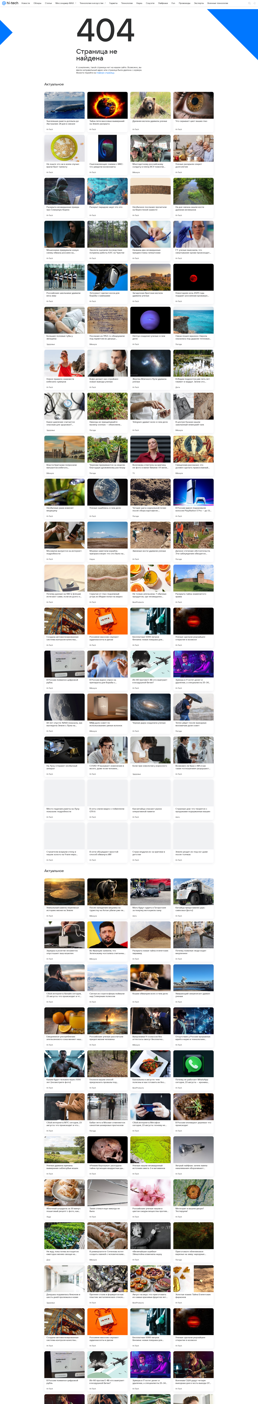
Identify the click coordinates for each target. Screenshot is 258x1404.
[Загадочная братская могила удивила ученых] (150, 284)
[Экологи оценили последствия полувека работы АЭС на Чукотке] (107, 241)
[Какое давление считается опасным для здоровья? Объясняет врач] (64, 413)
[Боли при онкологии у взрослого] (150, 757)
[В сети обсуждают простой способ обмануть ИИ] (107, 843)
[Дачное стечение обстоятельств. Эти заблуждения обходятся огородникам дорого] (193, 542)
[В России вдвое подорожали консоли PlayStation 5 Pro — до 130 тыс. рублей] (193, 499)
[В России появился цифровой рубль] (64, 671)
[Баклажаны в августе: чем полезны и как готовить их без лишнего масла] (150, 1242)
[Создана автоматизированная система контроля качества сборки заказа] (64, 628)
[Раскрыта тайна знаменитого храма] (193, 585)
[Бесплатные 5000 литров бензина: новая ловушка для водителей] (150, 628)
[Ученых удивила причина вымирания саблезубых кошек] (64, 1328)
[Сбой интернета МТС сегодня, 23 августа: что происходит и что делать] (64, 1285)
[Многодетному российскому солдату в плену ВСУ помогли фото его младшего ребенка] (150, 155)
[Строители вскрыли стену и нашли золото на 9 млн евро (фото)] (64, 843)
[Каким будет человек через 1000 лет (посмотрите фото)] (64, 1242)
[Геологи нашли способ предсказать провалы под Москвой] (107, 1242)
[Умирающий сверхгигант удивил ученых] (193, 1156)
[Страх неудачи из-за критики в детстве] (150, 843)
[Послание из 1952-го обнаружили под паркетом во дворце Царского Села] (107, 327)
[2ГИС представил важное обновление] (193, 886)
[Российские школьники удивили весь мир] (64, 284)
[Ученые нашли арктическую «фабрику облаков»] (64, 971)
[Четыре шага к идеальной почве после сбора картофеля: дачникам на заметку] (150, 499)
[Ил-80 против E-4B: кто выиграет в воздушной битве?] (150, 671)
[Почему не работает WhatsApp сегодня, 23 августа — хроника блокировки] (193, 1242)
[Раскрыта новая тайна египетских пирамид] (150, 1113)
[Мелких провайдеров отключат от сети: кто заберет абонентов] (193, 929)
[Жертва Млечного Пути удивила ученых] (150, 370)
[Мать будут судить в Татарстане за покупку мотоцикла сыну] (150, 1070)
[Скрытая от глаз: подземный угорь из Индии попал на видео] (107, 585)
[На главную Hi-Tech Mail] (12, 3)
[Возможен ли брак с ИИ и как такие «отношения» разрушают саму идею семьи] (193, 757)
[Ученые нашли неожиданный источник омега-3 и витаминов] (150, 1328)
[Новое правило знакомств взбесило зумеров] (64, 370)
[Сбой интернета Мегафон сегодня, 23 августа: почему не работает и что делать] (150, 1285)
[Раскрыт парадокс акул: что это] (107, 198)
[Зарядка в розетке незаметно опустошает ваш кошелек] (64, 1113)
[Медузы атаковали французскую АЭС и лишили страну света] (193, 1014)
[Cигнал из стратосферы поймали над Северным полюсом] (107, 1156)
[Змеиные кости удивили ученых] (150, 542)
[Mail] (4, 3)
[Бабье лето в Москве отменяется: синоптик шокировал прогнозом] (107, 1285)
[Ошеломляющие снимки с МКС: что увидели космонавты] (107, 155)
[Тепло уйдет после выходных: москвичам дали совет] (193, 714)
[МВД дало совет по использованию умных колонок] (107, 714)
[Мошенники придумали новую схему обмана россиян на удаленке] (64, 241)
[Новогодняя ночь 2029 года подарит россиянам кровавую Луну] (193, 284)
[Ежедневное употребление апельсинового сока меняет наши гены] (64, 1199)
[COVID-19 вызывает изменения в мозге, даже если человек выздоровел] (107, 757)
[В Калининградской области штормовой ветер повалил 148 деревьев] (64, 886)
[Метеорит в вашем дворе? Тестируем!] (193, 1371)
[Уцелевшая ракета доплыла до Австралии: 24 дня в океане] (64, 112)
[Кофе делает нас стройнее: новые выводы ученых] (107, 370)
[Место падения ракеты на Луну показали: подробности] (64, 800)
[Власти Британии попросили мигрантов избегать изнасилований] (64, 456)
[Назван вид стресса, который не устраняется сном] (193, 971)
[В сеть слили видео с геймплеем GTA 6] (107, 800)
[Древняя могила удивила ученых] (150, 112)
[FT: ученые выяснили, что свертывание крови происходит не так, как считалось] (193, 241)
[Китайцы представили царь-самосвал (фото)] (193, 1070)
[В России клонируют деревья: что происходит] (193, 1285)
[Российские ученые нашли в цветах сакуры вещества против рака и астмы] (150, 1371)
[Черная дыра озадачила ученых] (150, 714)
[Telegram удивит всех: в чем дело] (150, 413)
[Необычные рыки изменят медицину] (64, 499)
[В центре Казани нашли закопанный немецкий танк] (193, 413)
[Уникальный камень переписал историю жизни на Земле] (64, 1070)
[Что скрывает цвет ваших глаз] (193, 112)
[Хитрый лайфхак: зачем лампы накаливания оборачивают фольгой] (193, 1328)
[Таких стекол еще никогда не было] (107, 1371)
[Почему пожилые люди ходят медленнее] (193, 1113)
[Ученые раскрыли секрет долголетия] (193, 155)
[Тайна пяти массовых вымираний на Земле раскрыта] (107, 112)
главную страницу (105, 72)
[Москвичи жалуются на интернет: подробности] (64, 542)
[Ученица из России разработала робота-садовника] (150, 929)
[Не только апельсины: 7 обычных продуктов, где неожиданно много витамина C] (150, 585)
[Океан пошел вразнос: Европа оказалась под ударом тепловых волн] (193, 327)
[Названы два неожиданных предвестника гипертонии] (150, 241)
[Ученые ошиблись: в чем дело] (107, 499)
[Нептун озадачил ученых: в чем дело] (150, 327)
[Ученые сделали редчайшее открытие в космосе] (193, 628)
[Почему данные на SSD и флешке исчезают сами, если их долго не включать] (64, 585)
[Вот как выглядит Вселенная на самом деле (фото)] (107, 1014)
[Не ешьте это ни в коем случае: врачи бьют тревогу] (64, 155)
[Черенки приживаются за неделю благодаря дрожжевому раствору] (107, 456)
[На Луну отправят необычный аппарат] (64, 757)
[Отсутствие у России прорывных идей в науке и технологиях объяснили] (193, 1199)
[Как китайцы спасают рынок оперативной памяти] (150, 800)
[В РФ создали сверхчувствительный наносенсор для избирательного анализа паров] (107, 971)
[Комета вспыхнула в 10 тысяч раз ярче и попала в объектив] (150, 1014)
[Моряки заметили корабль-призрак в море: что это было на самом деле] (107, 542)
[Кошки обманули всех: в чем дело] (150, 1156)
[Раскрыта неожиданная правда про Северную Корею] (64, 198)
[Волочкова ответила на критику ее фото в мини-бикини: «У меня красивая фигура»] (150, 456)
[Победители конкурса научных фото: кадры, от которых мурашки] (150, 886)
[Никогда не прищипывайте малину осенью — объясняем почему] (107, 413)
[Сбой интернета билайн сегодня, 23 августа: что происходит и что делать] (64, 1156)
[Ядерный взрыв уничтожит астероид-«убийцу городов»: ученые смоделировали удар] (107, 929)
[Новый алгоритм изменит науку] (64, 1014)
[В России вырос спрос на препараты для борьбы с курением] (107, 671)
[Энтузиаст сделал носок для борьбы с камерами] (107, 284)
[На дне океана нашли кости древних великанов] (193, 198)
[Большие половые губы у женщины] (64, 327)
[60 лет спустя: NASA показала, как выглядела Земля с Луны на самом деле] (64, 714)
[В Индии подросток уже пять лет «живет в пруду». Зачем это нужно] (193, 370)
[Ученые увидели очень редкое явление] (64, 929)
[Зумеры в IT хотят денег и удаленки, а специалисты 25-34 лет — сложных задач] (193, 671)
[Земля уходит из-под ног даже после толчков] (193, 843)
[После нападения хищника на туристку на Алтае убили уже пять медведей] (107, 1070)
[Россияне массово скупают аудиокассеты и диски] (107, 628)
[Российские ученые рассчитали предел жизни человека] (107, 1199)
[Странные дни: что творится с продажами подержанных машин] (193, 800)
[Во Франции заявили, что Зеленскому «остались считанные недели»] (107, 1113)
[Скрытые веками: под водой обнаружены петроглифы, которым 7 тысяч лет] (107, 886)
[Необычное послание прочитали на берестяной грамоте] (150, 198)
